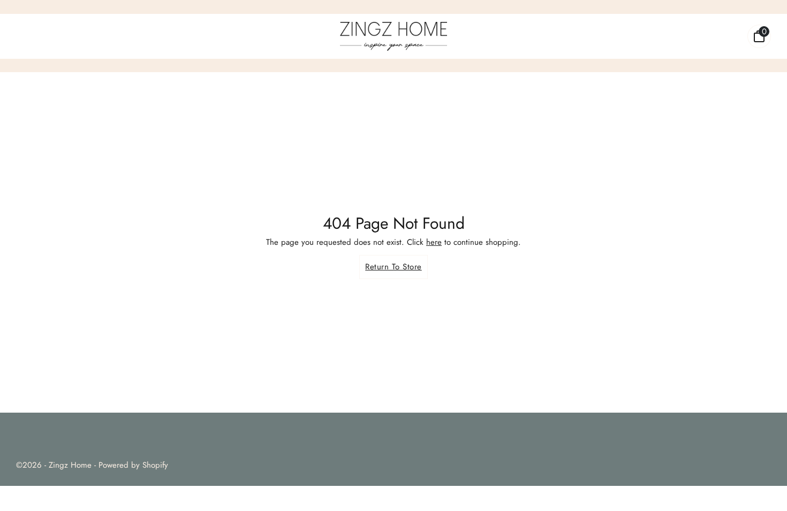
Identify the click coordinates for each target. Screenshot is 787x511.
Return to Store (393, 267)
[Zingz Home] (393, 36)
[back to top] (763, 487)
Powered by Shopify (133, 465)
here (434, 242)
